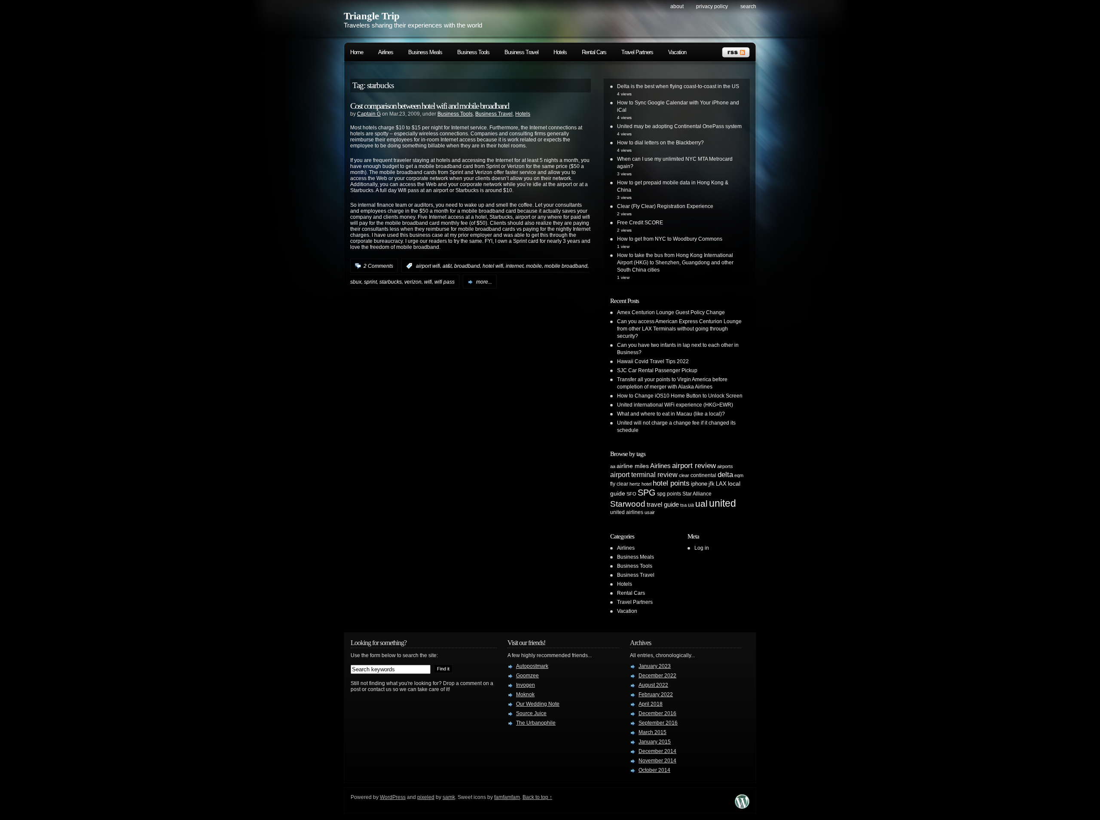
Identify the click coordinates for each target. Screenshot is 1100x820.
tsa (683, 505)
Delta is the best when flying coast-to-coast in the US (678, 86)
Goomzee (527, 676)
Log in (701, 548)
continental (703, 475)
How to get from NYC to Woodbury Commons (669, 239)
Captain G (369, 114)
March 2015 (652, 732)
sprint (370, 282)
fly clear (619, 484)
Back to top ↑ (537, 797)
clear (684, 475)
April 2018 (651, 704)
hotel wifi (493, 266)
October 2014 (654, 770)
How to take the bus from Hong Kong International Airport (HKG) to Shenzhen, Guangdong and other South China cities (675, 262)
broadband (467, 266)
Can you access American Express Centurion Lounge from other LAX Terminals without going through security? (679, 328)
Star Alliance (697, 494)
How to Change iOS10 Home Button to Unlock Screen (679, 396)
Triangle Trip (372, 16)
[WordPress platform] (742, 806)
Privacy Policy (712, 6)
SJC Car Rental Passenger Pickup (657, 370)
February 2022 (656, 694)
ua (691, 505)
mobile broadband (565, 266)
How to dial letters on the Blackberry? (660, 143)
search (748, 6)
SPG (647, 492)
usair (650, 512)
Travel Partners (637, 52)
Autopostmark (532, 666)
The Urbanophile (536, 723)
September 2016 (658, 723)
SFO (631, 493)
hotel (646, 483)
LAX (721, 483)
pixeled (425, 797)
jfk (712, 483)
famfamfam (507, 797)
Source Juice (531, 713)
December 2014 (657, 751)
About (677, 6)
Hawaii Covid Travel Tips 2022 (653, 361)
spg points (669, 494)
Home (356, 52)
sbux (355, 282)
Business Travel (521, 52)
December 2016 (657, 713)
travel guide (663, 504)
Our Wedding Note (537, 704)
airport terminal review (644, 474)
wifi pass (444, 282)
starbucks (390, 282)
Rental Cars (594, 52)
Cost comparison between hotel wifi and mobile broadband (429, 105)
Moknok (525, 694)
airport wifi (428, 266)
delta (725, 474)
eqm (738, 475)
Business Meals (425, 52)
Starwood (627, 503)
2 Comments (378, 266)
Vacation (677, 52)
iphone (699, 483)
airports (725, 466)
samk (449, 797)
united (722, 503)
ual (701, 503)
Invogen (525, 685)
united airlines (626, 512)
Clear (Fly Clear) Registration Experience (665, 206)
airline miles (633, 465)
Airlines (385, 52)
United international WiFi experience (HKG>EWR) (675, 405)
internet (514, 266)
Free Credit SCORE (640, 223)
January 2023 (655, 666)
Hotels (560, 52)
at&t (447, 266)
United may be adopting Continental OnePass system (679, 126)
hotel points (671, 483)
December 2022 (657, 676)
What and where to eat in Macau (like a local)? (671, 414)
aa (612, 466)
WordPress (393, 797)
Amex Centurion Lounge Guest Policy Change (671, 312)
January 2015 (655, 742)
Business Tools (473, 52)
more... (484, 282)
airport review (694, 465)
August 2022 (653, 685)
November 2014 (657, 761)
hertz (634, 483)
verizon (413, 282)
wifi (428, 282)
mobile (534, 266)
